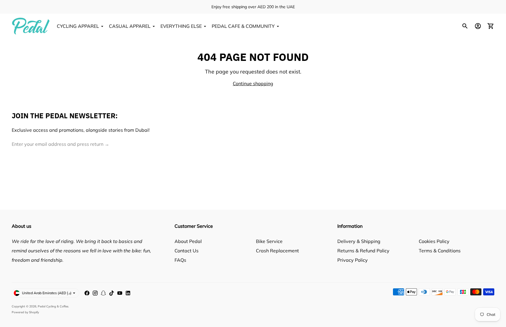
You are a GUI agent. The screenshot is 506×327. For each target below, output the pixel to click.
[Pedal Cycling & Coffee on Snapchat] (103, 293)
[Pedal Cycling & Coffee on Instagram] (95, 293)
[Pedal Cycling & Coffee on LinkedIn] (128, 293)
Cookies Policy (434, 241)
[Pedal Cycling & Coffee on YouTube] (120, 293)
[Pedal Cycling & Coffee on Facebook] (87, 293)
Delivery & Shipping (358, 241)
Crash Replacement (277, 251)
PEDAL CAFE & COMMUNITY (243, 26)
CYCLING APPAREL (78, 26)
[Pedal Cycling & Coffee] (31, 26)
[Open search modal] (465, 26)
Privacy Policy (352, 260)
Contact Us (187, 251)
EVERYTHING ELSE (181, 26)
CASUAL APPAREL (130, 26)
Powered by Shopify (25, 312)
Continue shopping (253, 83)
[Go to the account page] (477, 26)
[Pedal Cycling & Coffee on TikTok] (111, 293)
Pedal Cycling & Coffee (53, 306)
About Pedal (188, 241)
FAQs (180, 260)
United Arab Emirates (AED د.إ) (46, 293)
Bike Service (269, 241)
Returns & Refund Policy (363, 251)
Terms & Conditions (440, 251)
